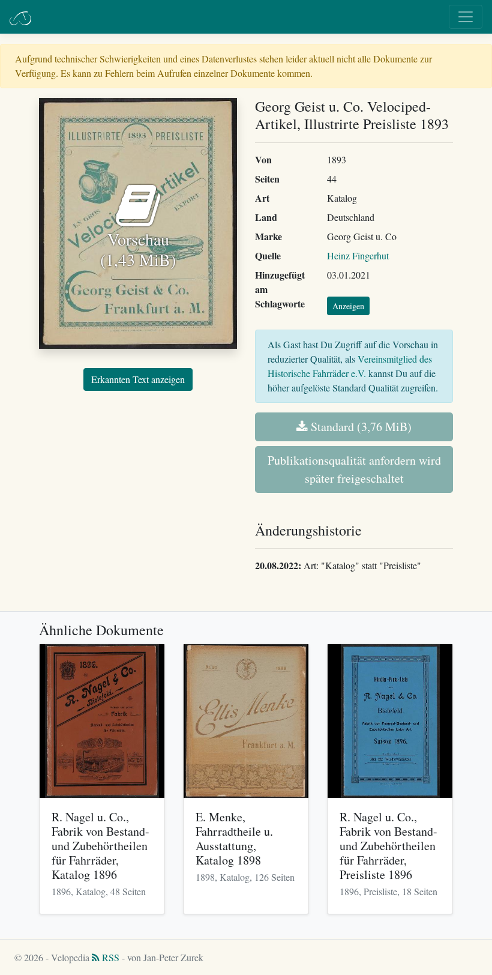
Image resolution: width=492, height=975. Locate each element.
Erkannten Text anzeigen (138, 379)
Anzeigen (348, 306)
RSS (109, 957)
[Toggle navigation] (465, 17)
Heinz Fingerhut (358, 255)
